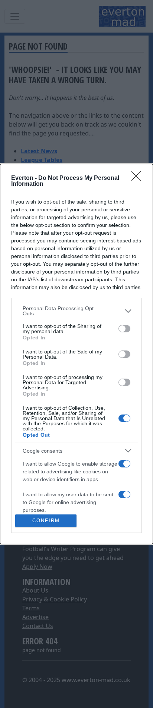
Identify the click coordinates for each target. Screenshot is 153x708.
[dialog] (76, 354)
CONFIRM (46, 520)
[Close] (138, 178)
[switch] (124, 328)
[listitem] (76, 311)
